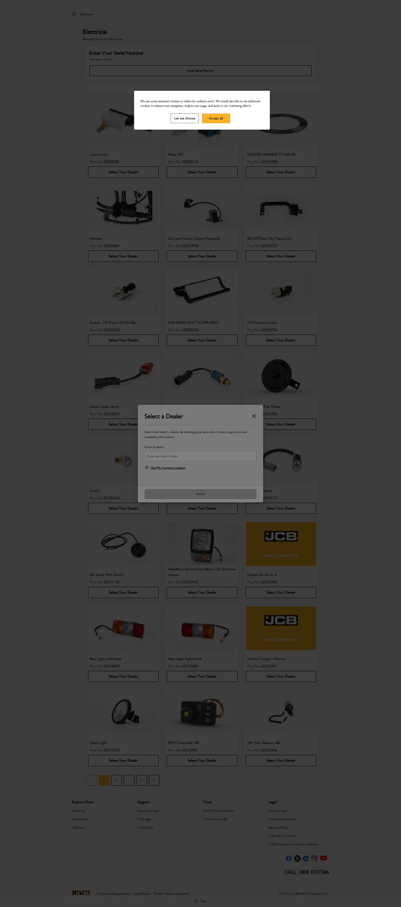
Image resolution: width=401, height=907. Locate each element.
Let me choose (184, 118)
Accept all (216, 118)
